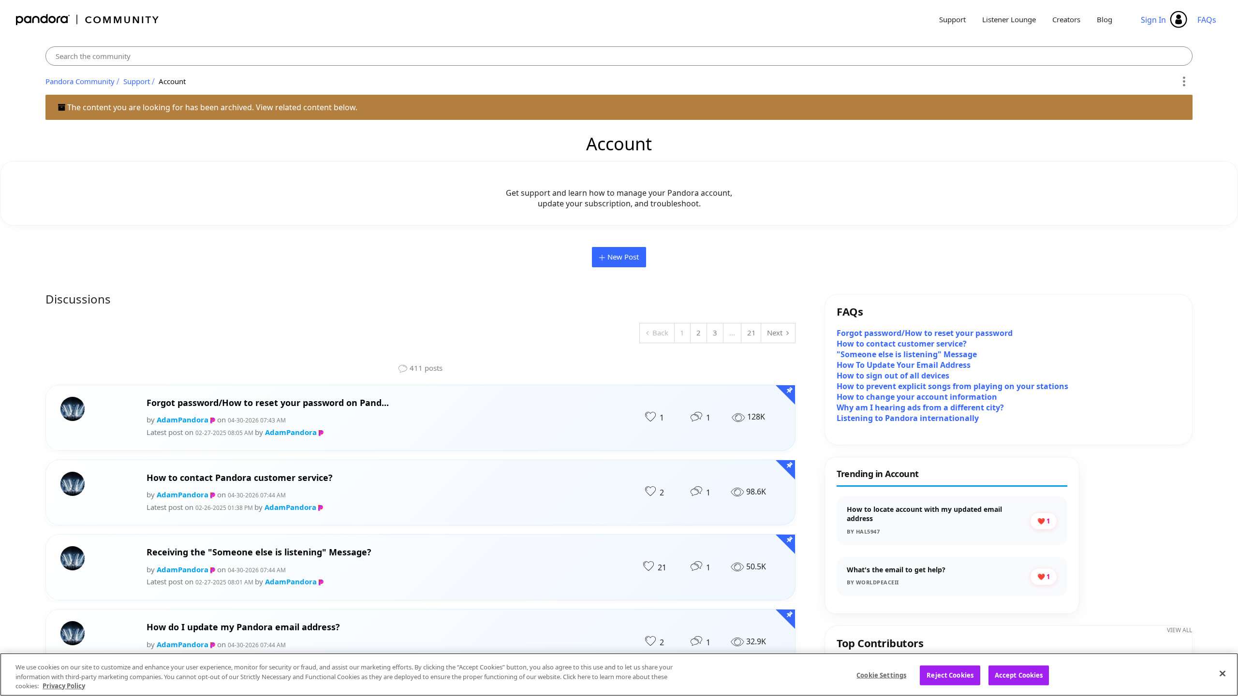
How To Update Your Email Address (904, 365)
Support (952, 19)
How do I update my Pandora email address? (243, 627)
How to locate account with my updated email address (924, 514)
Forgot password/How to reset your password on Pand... (268, 402)
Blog (1104, 19)
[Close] (1222, 673)
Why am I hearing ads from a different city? (920, 407)
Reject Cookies (950, 674)
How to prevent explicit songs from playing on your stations (952, 386)
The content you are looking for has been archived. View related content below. (211, 107)
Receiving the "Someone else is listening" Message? (259, 552)
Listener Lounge (1009, 19)
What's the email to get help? (896, 569)
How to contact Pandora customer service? (240, 477)
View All (1179, 630)
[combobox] (619, 56)
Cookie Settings (881, 674)
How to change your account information (917, 397)
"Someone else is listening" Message (907, 354)
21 (751, 332)
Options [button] (1184, 81)
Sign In (1153, 19)
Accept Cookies (1019, 674)
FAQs (1206, 19)
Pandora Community (88, 19)
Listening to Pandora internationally (908, 418)
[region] (619, 674)
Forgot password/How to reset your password (925, 333)
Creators (1066, 19)
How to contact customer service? (902, 343)
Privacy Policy (64, 686)
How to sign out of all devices (893, 375)
